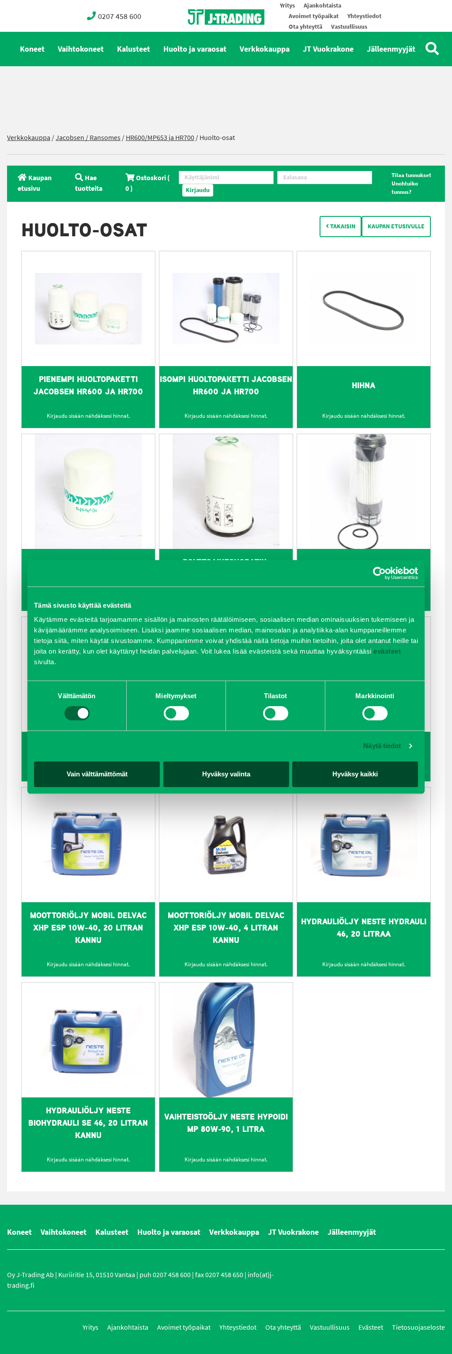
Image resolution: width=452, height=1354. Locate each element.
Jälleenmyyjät (391, 49)
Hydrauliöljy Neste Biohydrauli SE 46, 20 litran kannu (88, 1123)
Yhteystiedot (364, 16)
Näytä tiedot (382, 745)
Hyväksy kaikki (355, 774)
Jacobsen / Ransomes (88, 137)
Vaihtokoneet (81, 49)
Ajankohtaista (322, 5)
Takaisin (342, 226)
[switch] (176, 713)
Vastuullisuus (349, 27)
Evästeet (370, 1327)
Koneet (32, 49)
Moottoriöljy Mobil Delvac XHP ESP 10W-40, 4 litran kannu (226, 928)
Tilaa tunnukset (411, 175)
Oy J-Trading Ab (209, 36)
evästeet (386, 651)
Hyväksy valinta (226, 774)
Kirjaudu (198, 190)
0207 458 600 (119, 16)
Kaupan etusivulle (396, 226)
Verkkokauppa (265, 49)
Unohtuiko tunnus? (405, 188)
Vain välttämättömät (97, 774)
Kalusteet (133, 49)
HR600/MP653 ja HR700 (160, 137)
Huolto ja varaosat (194, 49)
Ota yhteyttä (305, 27)
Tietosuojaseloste (418, 1327)
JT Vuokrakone (328, 49)
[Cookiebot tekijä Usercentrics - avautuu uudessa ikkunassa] (379, 573)
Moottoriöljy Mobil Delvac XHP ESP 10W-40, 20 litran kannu (88, 928)
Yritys (287, 5)
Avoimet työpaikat (314, 16)
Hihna (363, 385)
